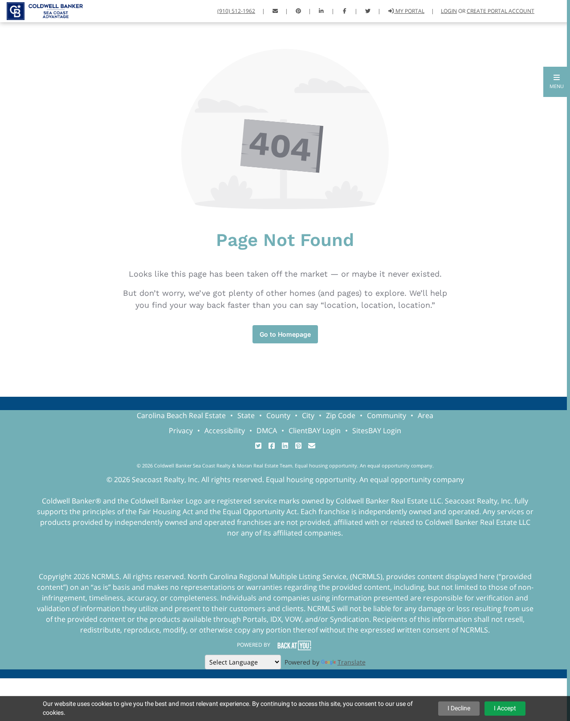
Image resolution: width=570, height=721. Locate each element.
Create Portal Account (500, 11)
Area (425, 415)
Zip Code (340, 415)
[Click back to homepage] (41, 10)
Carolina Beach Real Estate (181, 415)
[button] (556, 82)
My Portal (409, 11)
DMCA (266, 430)
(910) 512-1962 (236, 11)
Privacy (181, 430)
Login (449, 11)
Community (386, 415)
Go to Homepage (285, 334)
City (308, 415)
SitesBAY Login (376, 430)
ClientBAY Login (315, 430)
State (246, 415)
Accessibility (224, 430)
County (278, 415)
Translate (352, 662)
